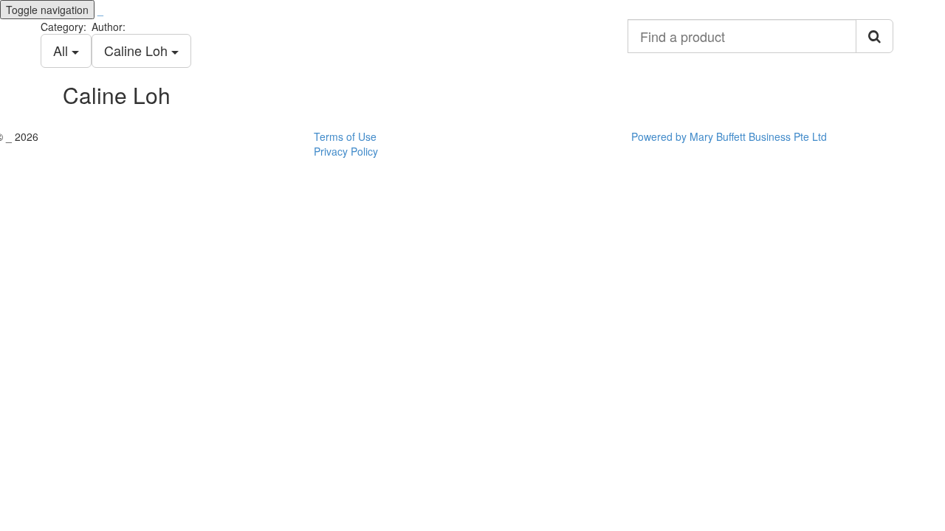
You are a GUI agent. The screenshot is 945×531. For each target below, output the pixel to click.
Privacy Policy (346, 151)
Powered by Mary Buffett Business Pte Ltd (729, 136)
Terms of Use (345, 136)
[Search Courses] (874, 36)
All (62, 50)
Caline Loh (137, 50)
